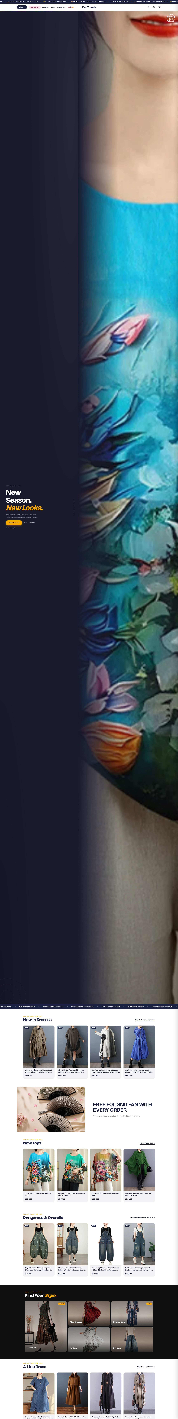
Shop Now (12, 523)
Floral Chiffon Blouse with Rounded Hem (105, 1194)
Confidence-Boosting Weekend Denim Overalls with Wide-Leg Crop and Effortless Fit (138, 1269)
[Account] (154, 7)
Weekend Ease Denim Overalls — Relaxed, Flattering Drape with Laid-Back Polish (72, 1269)
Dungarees (61, 7)
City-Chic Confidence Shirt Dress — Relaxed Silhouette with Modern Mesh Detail (72, 1071)
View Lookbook (29, 523)
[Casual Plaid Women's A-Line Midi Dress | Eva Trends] (139, 1394)
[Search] (148, 7)
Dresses (45, 7)
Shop (21, 7)
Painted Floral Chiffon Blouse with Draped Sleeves (71, 1194)
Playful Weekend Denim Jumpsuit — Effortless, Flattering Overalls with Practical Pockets (38, 1269)
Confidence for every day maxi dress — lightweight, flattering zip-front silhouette (138, 1071)
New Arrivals (34, 7)
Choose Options (40, 1065)
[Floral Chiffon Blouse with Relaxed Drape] (38, 1170)
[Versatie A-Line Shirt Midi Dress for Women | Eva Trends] (72, 1394)
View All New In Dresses (144, 1020)
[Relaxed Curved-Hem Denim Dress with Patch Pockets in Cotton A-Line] (38, 1394)
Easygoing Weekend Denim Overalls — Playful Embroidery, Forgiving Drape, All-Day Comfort (105, 1269)
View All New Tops (146, 1143)
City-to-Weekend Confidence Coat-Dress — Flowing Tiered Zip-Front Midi (38, 1071)
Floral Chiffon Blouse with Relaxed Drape (38, 1194)
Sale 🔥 (71, 7)
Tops (52, 7)
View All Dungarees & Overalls (141, 1218)
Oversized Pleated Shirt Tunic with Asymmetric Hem (138, 1194)
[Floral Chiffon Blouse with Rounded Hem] (105, 1170)
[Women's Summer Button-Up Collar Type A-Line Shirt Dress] (105, 1394)
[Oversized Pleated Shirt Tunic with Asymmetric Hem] (139, 1170)
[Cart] (159, 7)
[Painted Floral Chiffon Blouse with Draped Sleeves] (72, 1170)
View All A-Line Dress (145, 1367)
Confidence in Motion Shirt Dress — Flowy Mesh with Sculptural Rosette (106, 1071)
